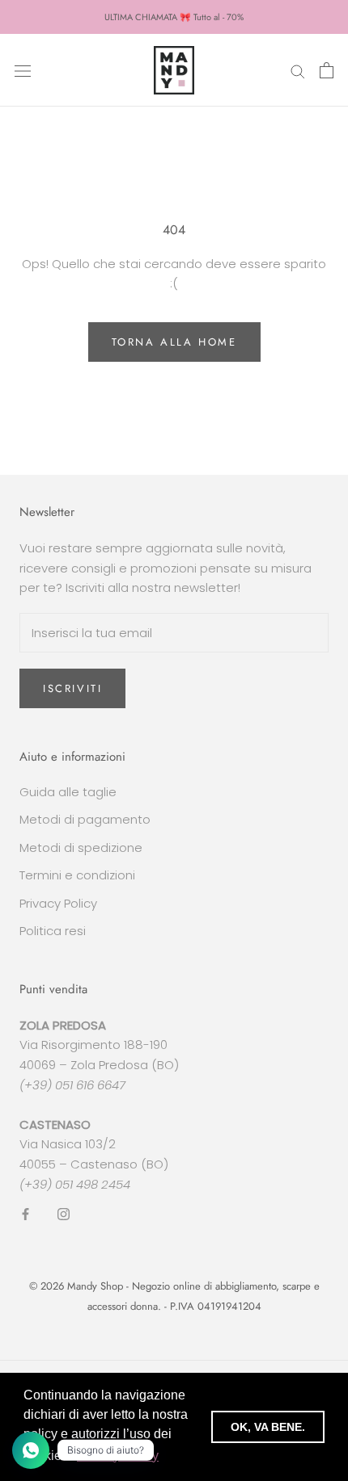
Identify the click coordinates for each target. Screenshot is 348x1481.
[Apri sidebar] (23, 70)
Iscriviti (72, 688)
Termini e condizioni (77, 874)
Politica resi (52, 930)
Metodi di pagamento (85, 819)
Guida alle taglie (68, 791)
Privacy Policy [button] (118, 1455)
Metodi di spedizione (80, 847)
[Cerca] (298, 70)
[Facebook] (25, 1214)
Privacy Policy (58, 903)
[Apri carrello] (326, 70)
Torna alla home (174, 342)
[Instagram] (63, 1214)
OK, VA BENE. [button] (268, 1426)
